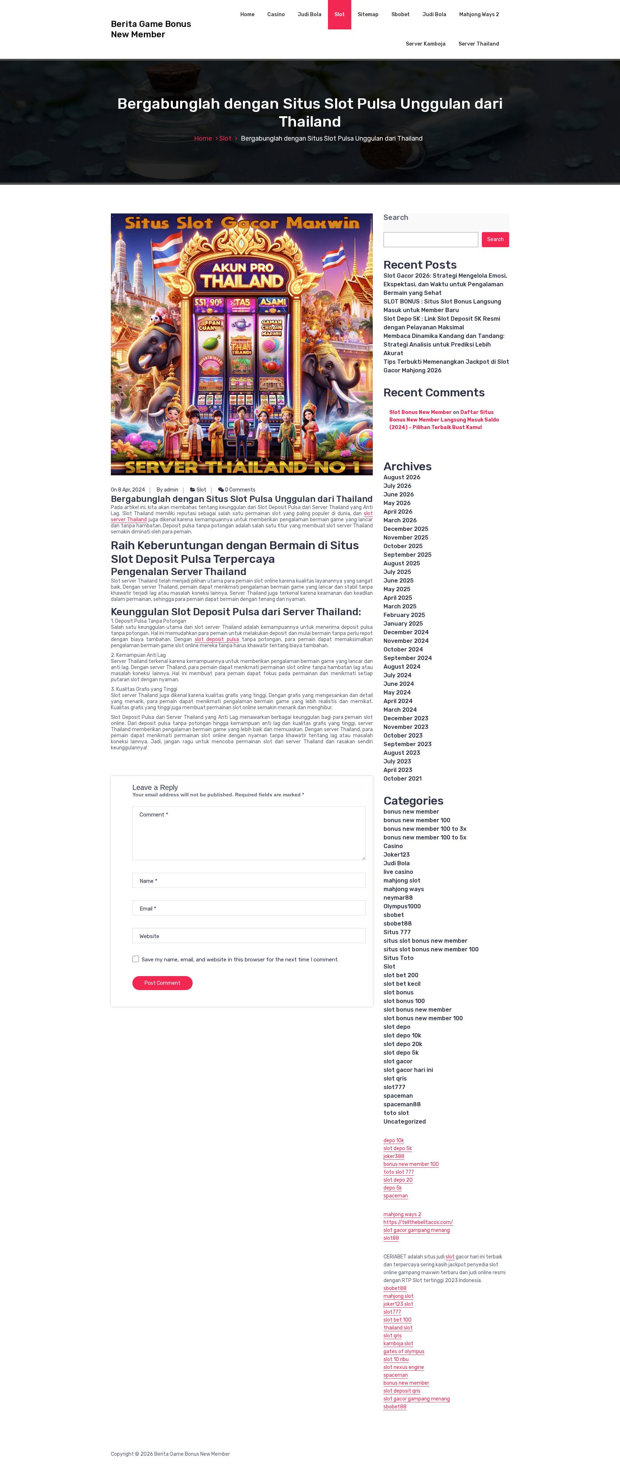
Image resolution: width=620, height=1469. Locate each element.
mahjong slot (402, 880)
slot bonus (399, 992)
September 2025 (408, 554)
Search (396, 217)
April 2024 (398, 701)
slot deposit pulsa (217, 639)
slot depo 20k (403, 1044)
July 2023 (397, 761)
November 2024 (406, 640)
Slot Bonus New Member (420, 412)
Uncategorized (405, 1121)
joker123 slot (398, 1304)
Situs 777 (397, 932)
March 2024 (400, 709)
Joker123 (397, 854)
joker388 (394, 1156)
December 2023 (406, 718)
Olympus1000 (402, 906)
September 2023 (408, 744)
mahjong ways (404, 889)
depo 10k (394, 1141)
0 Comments (239, 490)
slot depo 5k (401, 1052)
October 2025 (403, 546)
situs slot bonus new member (426, 940)
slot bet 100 (398, 1320)
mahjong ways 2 (402, 1214)
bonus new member (411, 811)
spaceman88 (402, 1104)
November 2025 (406, 537)
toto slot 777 (399, 1172)
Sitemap (368, 14)
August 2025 (402, 563)
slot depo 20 (398, 1180)
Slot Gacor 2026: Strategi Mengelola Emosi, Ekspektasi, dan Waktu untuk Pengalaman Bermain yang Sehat (445, 284)
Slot (339, 14)
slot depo (397, 1026)
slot (450, 1257)
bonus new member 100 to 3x (425, 828)
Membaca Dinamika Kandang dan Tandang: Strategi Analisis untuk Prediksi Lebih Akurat (444, 345)
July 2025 (397, 572)
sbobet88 (398, 923)
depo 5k (393, 1188)
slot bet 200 (401, 975)
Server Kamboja (426, 44)
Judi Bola (309, 14)
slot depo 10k (402, 1035)
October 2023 (403, 735)
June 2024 (399, 684)
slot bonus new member (418, 1009)
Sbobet (400, 14)
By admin (167, 490)
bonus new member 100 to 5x (425, 837)
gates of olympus (404, 1351)
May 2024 (397, 692)
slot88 (391, 1238)
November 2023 (406, 727)
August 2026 (402, 477)
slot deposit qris (402, 1391)
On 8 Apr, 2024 (128, 490)
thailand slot (398, 1328)
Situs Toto (399, 958)
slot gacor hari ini (408, 1070)
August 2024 (402, 666)
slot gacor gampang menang (417, 1230)
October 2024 (403, 649)
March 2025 (400, 606)
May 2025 (397, 589)
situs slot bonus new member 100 (431, 949)
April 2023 (398, 770)
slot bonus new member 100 (423, 1018)
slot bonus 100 (404, 1001)
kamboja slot (398, 1344)
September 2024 (408, 658)
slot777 (394, 1087)
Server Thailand (479, 44)
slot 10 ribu (396, 1359)
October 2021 (403, 778)
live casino (398, 871)
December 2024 (406, 632)
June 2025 (399, 580)
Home (247, 14)
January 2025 (403, 623)
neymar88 (398, 897)
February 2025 (404, 615)
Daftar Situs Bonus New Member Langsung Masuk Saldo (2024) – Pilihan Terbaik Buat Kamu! (444, 419)
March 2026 (400, 520)
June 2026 (399, 494)
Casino (276, 14)
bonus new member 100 (417, 820)
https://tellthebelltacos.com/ (418, 1222)
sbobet (394, 915)
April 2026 (398, 511)
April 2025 (398, 597)
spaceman (398, 1095)
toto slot (396, 1113)
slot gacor (398, 1061)
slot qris (395, 1078)
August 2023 (402, 752)
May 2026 (397, 503)
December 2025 (406, 529)
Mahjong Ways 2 (479, 14)
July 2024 (398, 675)
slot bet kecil (402, 983)
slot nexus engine (404, 1367)
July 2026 (398, 485)
